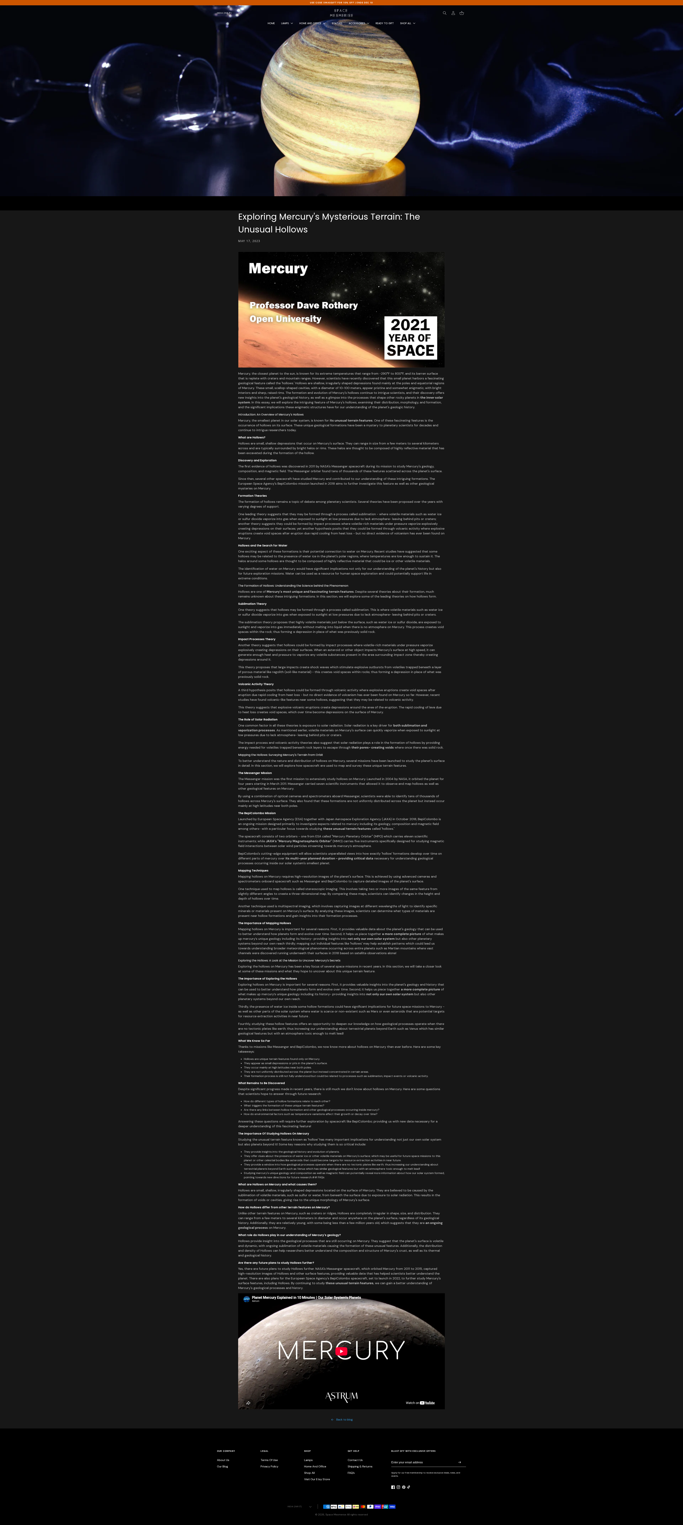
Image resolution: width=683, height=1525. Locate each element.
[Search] (444, 13)
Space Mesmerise (335, 1514)
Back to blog (344, 1419)
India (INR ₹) (224, 13)
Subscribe (459, 1462)
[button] (287, 24)
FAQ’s (351, 1473)
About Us (223, 1460)
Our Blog (222, 1466)
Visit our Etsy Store (317, 1479)
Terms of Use (269, 1460)
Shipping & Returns (360, 1466)
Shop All (309, 1473)
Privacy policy (269, 1466)
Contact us (355, 1460)
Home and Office (315, 1466)
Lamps (308, 1460)
